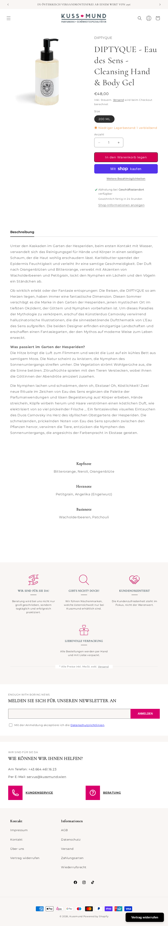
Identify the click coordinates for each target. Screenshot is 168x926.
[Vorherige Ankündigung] (7, 4)
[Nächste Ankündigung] (160, 4)
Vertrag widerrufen (25, 858)
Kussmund (76, 916)
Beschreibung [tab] (22, 232)
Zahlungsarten (72, 858)
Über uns (17, 849)
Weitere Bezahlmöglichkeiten (126, 178)
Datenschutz (71, 839)
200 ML (104, 119)
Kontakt (16, 839)
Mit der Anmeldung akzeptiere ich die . (59, 725)
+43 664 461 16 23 (42, 769)
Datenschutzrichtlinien (87, 725)
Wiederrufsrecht (73, 867)
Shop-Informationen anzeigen (121, 205)
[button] (8, 18)
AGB (64, 830)
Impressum (19, 830)
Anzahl (99, 134)
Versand (118, 99)
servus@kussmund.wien (46, 777)
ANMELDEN (145, 713)
